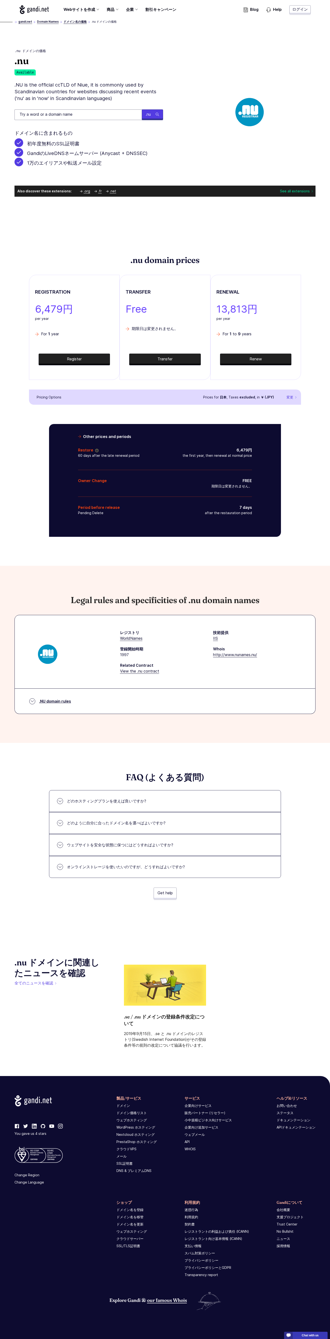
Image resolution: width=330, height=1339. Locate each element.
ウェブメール (195, 1134)
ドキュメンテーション (293, 1120)
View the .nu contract (139, 671)
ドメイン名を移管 (129, 1217)
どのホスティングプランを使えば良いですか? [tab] (106, 801)
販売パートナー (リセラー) (205, 1113)
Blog (254, 9)
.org (87, 191)
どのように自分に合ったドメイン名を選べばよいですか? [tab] (116, 823)
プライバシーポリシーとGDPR (208, 1267)
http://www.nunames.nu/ (235, 654)
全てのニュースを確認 (33, 983)
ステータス (285, 1113)
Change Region (26, 1175)
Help (277, 9)
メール (121, 1156)
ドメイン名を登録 (129, 1210)
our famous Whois (167, 1300)
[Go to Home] (34, 9)
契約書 (190, 1224)
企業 (130, 9)
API (187, 1142)
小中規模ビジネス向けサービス (208, 1120)
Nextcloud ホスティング (135, 1134)
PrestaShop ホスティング (136, 1142)
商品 (111, 9)
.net (113, 191)
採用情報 (283, 1246)
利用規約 (191, 1217)
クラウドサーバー (129, 1239)
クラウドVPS (126, 1149)
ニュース (283, 1239)
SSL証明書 (124, 1163)
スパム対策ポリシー (200, 1253)
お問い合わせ (287, 1105)
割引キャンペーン (160, 9)
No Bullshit (285, 1231)
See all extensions (295, 191)
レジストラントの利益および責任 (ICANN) (217, 1231)
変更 (290, 397)
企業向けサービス (198, 1105)
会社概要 (283, 1210)
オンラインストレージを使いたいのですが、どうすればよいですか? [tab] (126, 866)
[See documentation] (96, 450)
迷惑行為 (191, 1210)
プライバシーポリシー (201, 1260)
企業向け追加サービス (201, 1127)
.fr (100, 191)
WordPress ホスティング (135, 1127)
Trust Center (287, 1224)
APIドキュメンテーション (296, 1127)
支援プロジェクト (290, 1217)
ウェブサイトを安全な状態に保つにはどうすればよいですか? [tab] (120, 844)
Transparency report (201, 1275)
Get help (165, 892)
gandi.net (25, 21)
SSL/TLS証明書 (128, 1246)
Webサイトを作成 (79, 9)
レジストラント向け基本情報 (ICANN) (213, 1239)
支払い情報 (193, 1246)
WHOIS (190, 1149)
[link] (16, 1126)
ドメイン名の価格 (75, 21)
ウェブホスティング (131, 1120)
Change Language (29, 1182)
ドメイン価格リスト (131, 1113)
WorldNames (131, 638)
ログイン (300, 9)
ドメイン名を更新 (129, 1224)
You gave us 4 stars (30, 1133)
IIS (215, 638)
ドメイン (123, 1105)
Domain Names (48, 21)
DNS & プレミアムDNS (133, 1171)
